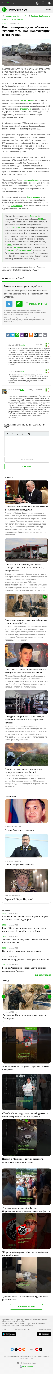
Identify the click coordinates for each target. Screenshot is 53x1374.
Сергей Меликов (33, 197)
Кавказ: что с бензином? (15, 16)
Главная (5, 20)
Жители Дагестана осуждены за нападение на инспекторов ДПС (25, 941)
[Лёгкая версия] (13, 3)
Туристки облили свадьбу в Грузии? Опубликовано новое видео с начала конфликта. (26, 1209)
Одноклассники (24, 250)
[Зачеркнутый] (22, 434)
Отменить (26, 467)
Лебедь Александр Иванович (19, 829)
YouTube (16, 247)
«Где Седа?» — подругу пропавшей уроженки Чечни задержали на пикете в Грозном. (25, 1115)
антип (22, 390)
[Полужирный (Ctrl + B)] (7, 434)
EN (8, 2)
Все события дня (43, 975)
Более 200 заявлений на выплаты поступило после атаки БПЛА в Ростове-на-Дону (24, 929)
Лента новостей (17, 20)
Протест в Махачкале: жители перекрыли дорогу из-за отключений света (22, 1160)
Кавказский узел (27, 100)
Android (12, 227)
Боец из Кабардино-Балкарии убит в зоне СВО (25, 959)
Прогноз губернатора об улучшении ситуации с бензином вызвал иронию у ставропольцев (24, 567)
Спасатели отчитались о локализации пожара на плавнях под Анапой (23, 770)
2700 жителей (25, 109)
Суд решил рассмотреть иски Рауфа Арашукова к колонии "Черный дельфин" (26, 918)
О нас (4, 1330)
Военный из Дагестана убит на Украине (22, 950)
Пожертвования (45, 1330)
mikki (22, 345)
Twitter (9, 245)
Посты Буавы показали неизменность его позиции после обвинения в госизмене (25, 671)
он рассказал (16, 206)
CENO (40, 219)
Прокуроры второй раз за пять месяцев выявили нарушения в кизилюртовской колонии (24, 719)
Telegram (33, 216)
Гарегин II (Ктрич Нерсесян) (19, 899)
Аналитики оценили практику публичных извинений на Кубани (26, 621)
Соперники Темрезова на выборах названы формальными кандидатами (26, 508)
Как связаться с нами (22, 1330)
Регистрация (27, 460)
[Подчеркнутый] (17, 434)
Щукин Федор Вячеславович (19, 864)
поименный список (31, 180)
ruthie (22, 371)
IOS (18, 227)
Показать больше (26, 1307)
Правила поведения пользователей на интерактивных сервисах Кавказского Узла (26, 1357)
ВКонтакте (10, 250)
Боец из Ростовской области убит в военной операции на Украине (24, 969)
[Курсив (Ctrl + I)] (12, 434)
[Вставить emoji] (29, 434)
